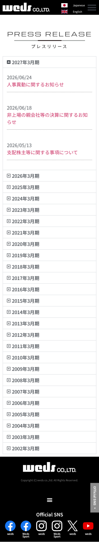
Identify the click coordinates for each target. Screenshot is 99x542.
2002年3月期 (25, 448)
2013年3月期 (25, 323)
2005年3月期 (25, 414)
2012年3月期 (25, 334)
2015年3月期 (25, 300)
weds (10, 534)
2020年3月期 (25, 243)
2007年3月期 (25, 391)
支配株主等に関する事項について (42, 152)
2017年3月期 (25, 277)
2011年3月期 (25, 346)
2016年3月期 (25, 289)
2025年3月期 (25, 187)
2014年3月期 (25, 312)
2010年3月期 (25, 357)
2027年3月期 (25, 62)
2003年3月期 (25, 436)
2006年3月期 (25, 402)
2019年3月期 (25, 255)
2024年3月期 (25, 198)
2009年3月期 (25, 368)
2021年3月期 (25, 232)
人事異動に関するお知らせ (35, 84)
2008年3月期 (25, 380)
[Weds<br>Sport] (26, 526)
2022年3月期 (25, 221)
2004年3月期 (25, 425)
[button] (92, 7)
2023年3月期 (25, 209)
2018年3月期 (25, 266)
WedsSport (25, 535)
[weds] (10, 526)
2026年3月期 (25, 175)
